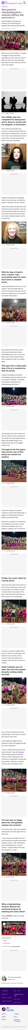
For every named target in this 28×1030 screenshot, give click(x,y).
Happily (21, 752)
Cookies (16, 1014)
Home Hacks (18, 1002)
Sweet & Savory (7, 997)
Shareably (5, 990)
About (4, 1014)
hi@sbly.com (11, 979)
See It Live (17, 990)
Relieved (4, 994)
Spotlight (17, 999)
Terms (4, 1016)
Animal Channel (7, 1001)
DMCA (15, 1016)
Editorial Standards (16, 946)
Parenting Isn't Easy (19, 994)
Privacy (4, 1019)
